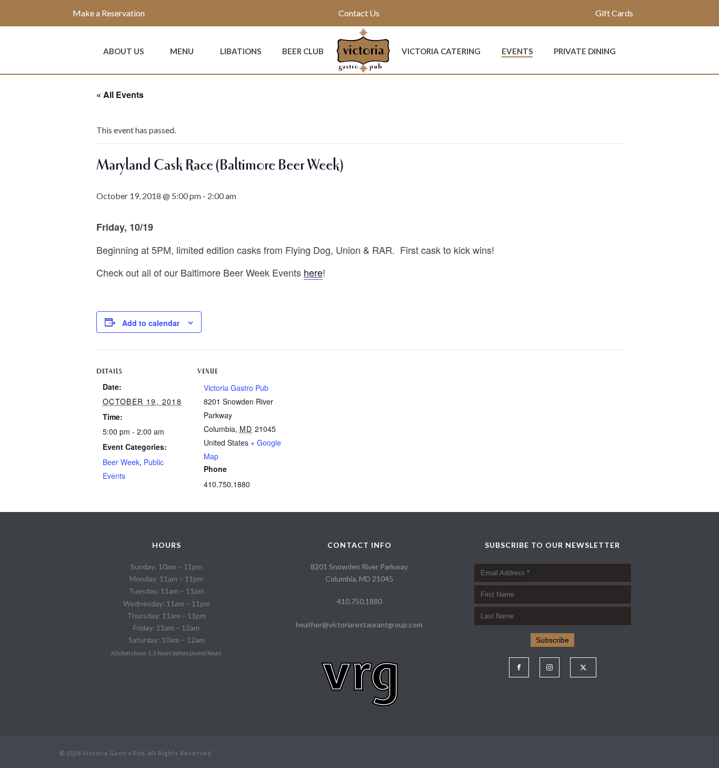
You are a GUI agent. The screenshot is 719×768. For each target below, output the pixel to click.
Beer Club (303, 51)
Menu (182, 51)
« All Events (120, 94)
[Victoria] (362, 50)
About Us (123, 51)
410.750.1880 (359, 601)
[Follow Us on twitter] (583, 667)
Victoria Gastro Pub (236, 387)
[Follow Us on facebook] (519, 667)
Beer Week (121, 462)
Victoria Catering (441, 51)
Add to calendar (150, 323)
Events (517, 51)
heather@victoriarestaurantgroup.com (359, 624)
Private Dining (585, 51)
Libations (240, 51)
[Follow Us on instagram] (550, 667)
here (313, 272)
